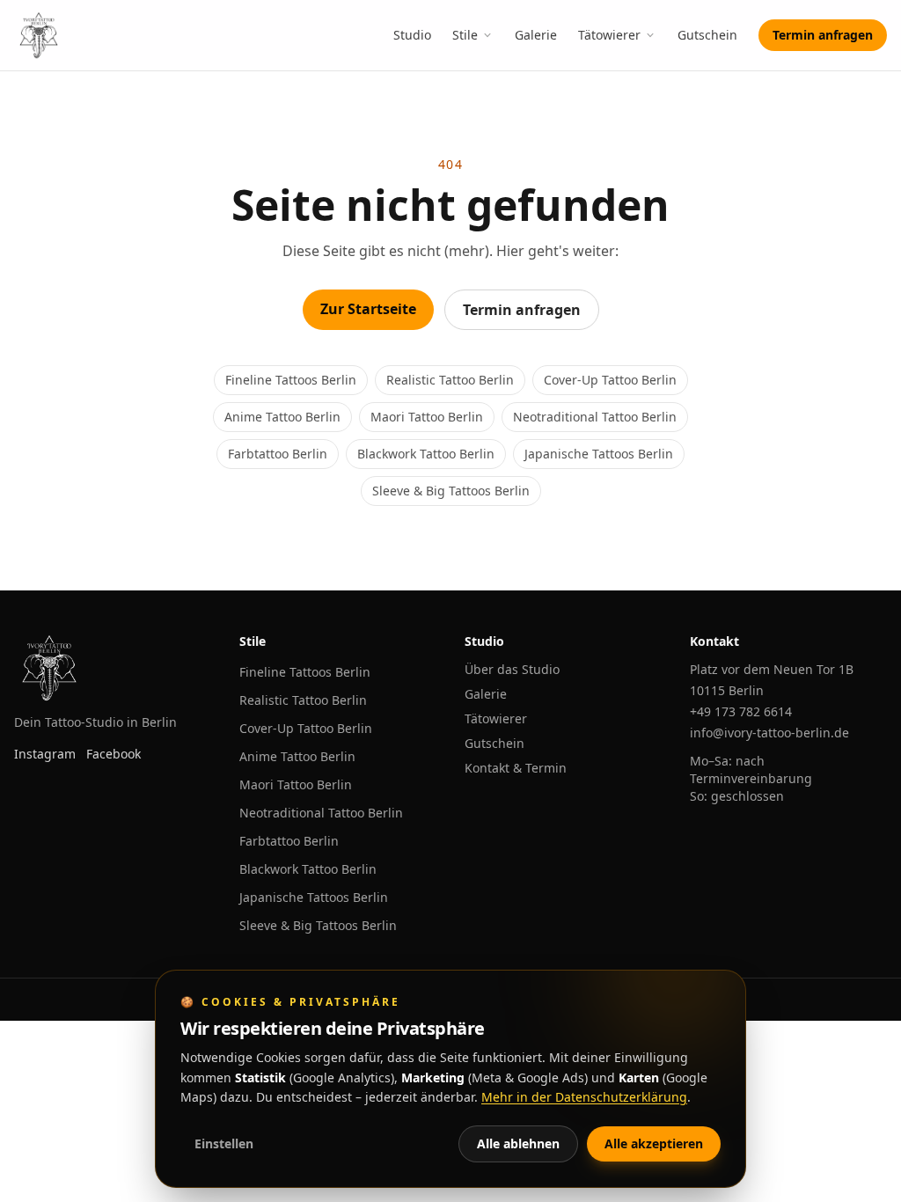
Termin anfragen (823, 34)
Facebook (113, 753)
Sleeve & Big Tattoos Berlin (451, 490)
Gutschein (707, 34)
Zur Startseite (368, 309)
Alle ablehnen (518, 1143)
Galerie (536, 34)
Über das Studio (512, 669)
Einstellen (223, 1143)
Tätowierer (609, 34)
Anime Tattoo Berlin (282, 416)
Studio (412, 34)
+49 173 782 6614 (741, 711)
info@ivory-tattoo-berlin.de (769, 732)
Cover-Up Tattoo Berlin (610, 379)
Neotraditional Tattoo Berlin (595, 416)
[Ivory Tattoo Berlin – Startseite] (38, 35)
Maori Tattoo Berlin (426, 416)
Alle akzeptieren (653, 1143)
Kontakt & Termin (516, 767)
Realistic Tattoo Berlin (450, 379)
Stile (465, 34)
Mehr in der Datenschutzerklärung (584, 1096)
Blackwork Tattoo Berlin (425, 453)
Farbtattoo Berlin (277, 453)
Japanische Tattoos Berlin (598, 453)
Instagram (45, 753)
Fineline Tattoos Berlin (290, 379)
